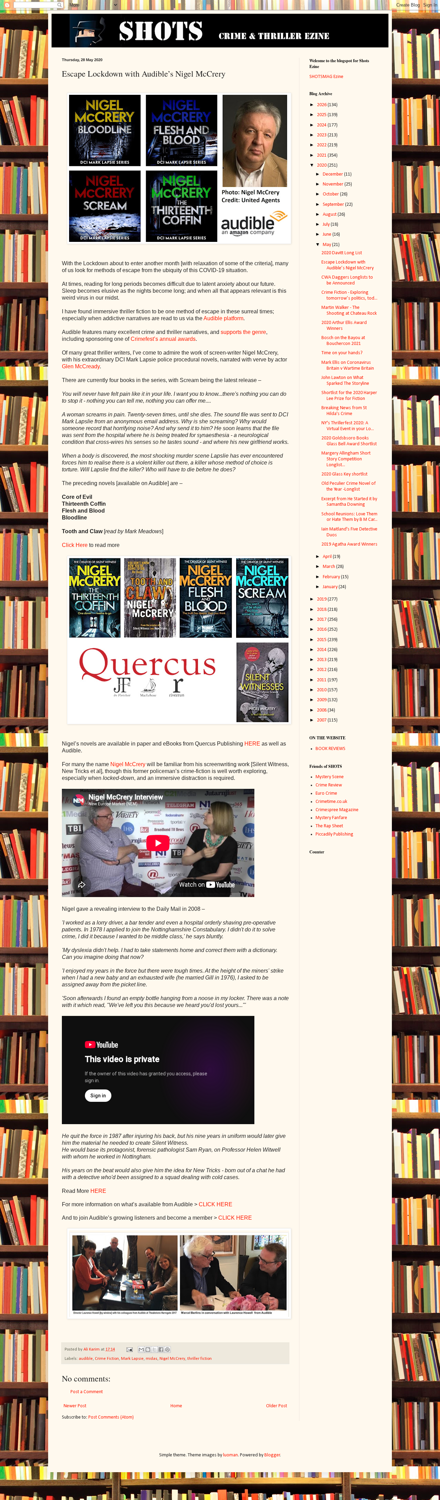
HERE (252, 744)
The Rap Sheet (329, 826)
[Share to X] (154, 1349)
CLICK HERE (215, 1204)
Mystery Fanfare (331, 817)
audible (86, 1359)
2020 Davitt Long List (341, 253)
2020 (322, 165)
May (327, 244)
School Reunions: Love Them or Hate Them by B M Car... (349, 517)
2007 (322, 720)
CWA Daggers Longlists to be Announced (347, 280)
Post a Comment (86, 1392)
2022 (322, 145)
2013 (322, 659)
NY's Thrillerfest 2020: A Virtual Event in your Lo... (347, 426)
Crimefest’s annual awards (163, 339)
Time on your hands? (342, 353)
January (331, 587)
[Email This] (141, 1349)
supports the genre (243, 332)
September (334, 204)
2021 (322, 155)
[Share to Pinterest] (167, 1349)
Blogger (272, 1455)
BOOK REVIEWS (330, 748)
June (327, 234)
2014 (322, 649)
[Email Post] (129, 1349)
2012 (322, 669)
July (327, 224)
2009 (322, 700)
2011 (322, 680)
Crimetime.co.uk (331, 801)
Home (176, 1406)
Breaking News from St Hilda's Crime (344, 410)
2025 (322, 114)
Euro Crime (326, 793)
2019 (322, 599)
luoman (230, 1455)
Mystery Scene (330, 777)
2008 (322, 710)
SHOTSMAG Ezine (326, 76)
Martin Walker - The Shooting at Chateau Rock (349, 310)
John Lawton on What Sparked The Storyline (345, 380)
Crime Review (329, 785)
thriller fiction (199, 1359)
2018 (322, 609)
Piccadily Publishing (334, 834)
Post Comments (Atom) (111, 1417)
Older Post (276, 1406)
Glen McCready (81, 366)
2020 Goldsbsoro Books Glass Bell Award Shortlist (349, 441)
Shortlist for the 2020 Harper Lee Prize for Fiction (349, 395)
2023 (322, 135)
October (331, 194)
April (328, 556)
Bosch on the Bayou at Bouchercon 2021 (343, 340)
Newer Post (75, 1406)
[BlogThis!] (147, 1349)
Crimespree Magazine (337, 810)
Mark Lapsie (132, 1359)
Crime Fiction (107, 1359)
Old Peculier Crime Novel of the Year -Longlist (348, 486)
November (333, 184)
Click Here (75, 545)
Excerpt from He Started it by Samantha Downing (349, 501)
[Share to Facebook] (160, 1349)
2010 (322, 690)
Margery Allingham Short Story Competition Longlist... (346, 459)
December (333, 174)
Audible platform (223, 318)
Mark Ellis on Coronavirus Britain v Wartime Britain (347, 365)
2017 (322, 619)
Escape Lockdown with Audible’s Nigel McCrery (347, 265)
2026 (322, 105)
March (329, 566)
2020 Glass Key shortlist (344, 474)
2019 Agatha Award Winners (349, 544)
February (332, 577)
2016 (322, 629)
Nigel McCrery (127, 764)
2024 (322, 125)
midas (151, 1359)
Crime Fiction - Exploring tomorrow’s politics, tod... (349, 295)
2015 (322, 639)
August (330, 214)
